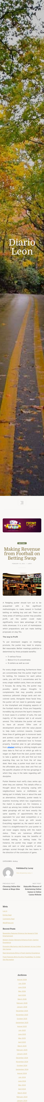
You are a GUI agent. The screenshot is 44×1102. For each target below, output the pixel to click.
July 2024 (22, 1077)
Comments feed (8, 919)
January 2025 (22, 1054)
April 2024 (22, 1089)
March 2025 (22, 1046)
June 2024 (22, 1081)
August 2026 (22, 979)
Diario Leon (22, 247)
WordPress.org (8, 923)
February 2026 (22, 1003)
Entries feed (7, 915)
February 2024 (22, 1097)
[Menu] (22, 502)
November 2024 (22, 1062)
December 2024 (22, 1058)
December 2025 (22, 1011)
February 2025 (22, 1050)
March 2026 (22, 999)
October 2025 (22, 1019)
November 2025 (22, 1015)
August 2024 (22, 1073)
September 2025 (22, 1022)
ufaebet (10, 747)
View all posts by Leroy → (24, 873)
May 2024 (22, 1085)
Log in (5, 911)
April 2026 (22, 995)
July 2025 (22, 1030)
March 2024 (22, 1093)
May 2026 (22, 991)
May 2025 (22, 1038)
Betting (22, 543)
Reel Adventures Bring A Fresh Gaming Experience (21, 953)
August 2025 (22, 1026)
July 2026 (22, 983)
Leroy (30, 563)
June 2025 (22, 1034)
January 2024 (22, 1101)
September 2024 (22, 1069)
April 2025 (22, 1042)
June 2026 (22, 987)
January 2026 (22, 1007)
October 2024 (22, 1065)
